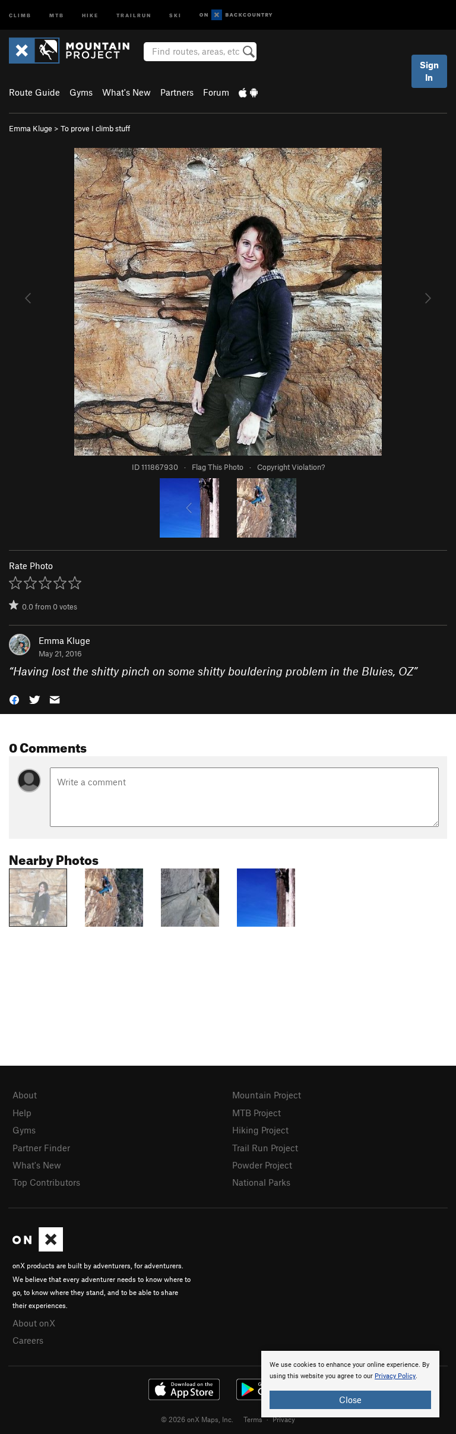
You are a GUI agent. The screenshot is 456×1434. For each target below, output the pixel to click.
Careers (27, 1340)
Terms (252, 1419)
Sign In (429, 71)
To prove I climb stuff (95, 128)
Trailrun (133, 14)
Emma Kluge (30, 128)
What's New (126, 92)
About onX (33, 1323)
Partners (177, 92)
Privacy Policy (395, 1376)
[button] (14, 699)
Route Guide (34, 92)
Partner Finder (41, 1147)
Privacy (284, 1419)
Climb (20, 14)
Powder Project (262, 1165)
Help (21, 1112)
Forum (216, 92)
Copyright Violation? (291, 467)
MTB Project (256, 1112)
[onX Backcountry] (236, 15)
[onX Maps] (37, 1248)
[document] (350, 1384)
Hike (90, 14)
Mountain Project (266, 1094)
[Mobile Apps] (248, 92)
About (24, 1094)
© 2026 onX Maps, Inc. (197, 1419)
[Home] (75, 50)
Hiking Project (260, 1130)
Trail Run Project (265, 1147)
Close (350, 1399)
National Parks (261, 1182)
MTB (56, 14)
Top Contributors (46, 1182)
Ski (175, 14)
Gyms (81, 92)
